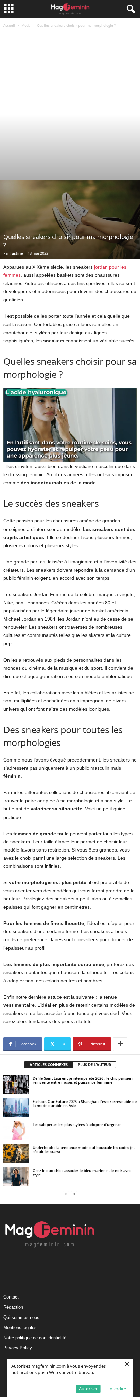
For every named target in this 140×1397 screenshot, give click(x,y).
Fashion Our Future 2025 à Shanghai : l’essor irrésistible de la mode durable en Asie (85, 1103)
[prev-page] (66, 1194)
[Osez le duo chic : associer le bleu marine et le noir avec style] (16, 1176)
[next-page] (74, 1194)
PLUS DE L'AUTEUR (94, 1064)
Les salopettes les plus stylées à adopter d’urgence (77, 1124)
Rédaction (13, 1307)
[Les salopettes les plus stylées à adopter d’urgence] (16, 1130)
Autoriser (88, 1388)
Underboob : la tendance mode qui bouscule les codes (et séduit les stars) (84, 1149)
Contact (11, 1297)
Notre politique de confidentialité (34, 1337)
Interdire (117, 1388)
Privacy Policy (17, 1347)
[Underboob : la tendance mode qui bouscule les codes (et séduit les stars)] (16, 1153)
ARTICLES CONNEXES (49, 1064)
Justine (16, 253)
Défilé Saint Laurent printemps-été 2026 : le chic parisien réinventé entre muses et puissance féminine (83, 1080)
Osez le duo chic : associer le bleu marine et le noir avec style (82, 1172)
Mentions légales (20, 1327)
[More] (120, 1044)
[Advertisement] (70, 107)
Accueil (9, 25)
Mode (26, 25)
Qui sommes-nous (21, 1317)
